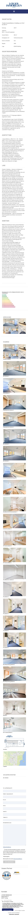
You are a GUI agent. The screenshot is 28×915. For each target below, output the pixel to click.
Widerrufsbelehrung (7, 847)
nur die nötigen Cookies (20, 910)
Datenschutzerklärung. (17, 858)
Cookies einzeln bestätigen (14, 912)
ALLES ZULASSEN (8, 910)
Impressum (17, 914)
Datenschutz (11, 914)
